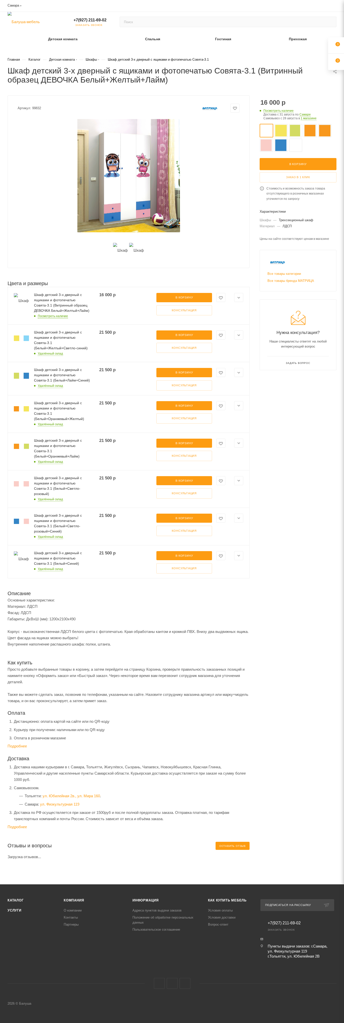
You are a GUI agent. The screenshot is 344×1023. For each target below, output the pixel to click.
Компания (74, 900)
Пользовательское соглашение (156, 929)
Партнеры (71, 924)
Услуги (14, 910)
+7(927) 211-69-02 (90, 20)
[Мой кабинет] (334, 7)
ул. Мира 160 (88, 796)
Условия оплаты (220, 910)
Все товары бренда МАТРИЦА (290, 281)
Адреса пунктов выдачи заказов (157, 910)
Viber (172, 983)
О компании (73, 910)
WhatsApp (185, 983)
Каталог (16, 900)
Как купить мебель (227, 900)
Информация (145, 900)
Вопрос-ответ (218, 924)
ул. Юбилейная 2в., (59, 796)
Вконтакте (159, 983)
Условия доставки (221, 917)
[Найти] (330, 22)
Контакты (71, 917)
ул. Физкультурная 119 (59, 804)
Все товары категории (284, 274)
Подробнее (17, 746)
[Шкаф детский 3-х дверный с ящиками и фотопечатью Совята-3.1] (128, 175)
